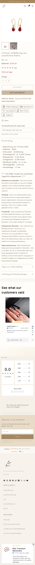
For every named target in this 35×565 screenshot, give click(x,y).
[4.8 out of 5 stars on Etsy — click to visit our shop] (14, 448)
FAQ (4, 499)
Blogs (5, 508)
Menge (4, 77)
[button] (24, 364)
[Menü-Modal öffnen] (32, 6)
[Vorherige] (5, 1)
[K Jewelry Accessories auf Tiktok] (16, 481)
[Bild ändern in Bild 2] (13, 46)
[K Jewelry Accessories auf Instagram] (7, 481)
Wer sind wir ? (8, 490)
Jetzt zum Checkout (17, 93)
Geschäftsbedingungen (12, 533)
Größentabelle (9, 504)
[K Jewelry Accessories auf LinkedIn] (10, 481)
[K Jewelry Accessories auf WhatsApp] (25, 481)
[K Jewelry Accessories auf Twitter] (22, 481)
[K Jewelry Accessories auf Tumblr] (19, 481)
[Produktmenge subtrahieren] (3, 80)
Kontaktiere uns (9, 495)
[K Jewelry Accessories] (4, 6)
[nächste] (30, 1)
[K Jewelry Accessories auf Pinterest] (13, 481)
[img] (8, 68)
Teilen (6, 121)
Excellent (7, 448)
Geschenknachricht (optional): (13, 126)
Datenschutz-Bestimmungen (14, 529)
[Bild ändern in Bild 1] (5, 46)
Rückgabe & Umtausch (11, 524)
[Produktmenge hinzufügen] (8, 80)
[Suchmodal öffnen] (25, 6)
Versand (18, 98)
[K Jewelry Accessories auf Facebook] (4, 481)
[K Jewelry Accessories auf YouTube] (27, 481)
